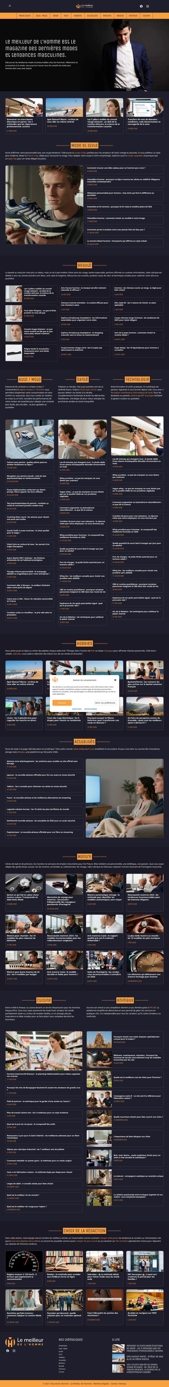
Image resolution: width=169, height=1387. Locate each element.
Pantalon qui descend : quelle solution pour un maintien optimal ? (64, 1315)
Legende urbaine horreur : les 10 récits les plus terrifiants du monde (38, 809)
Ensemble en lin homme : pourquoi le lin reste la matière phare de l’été (119, 206)
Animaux (133, 15)
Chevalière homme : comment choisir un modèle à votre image (116, 218)
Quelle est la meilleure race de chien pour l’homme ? (137, 1077)
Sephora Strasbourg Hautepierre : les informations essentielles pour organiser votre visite (84, 318)
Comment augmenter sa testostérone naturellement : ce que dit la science (77, 508)
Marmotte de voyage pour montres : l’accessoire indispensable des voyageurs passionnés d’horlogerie (61, 901)
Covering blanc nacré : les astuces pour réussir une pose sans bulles (28, 518)
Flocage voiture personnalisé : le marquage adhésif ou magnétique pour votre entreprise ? (28, 572)
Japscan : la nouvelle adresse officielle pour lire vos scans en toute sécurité (41, 775)
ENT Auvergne (147, 395)
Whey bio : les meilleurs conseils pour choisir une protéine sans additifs (82, 577)
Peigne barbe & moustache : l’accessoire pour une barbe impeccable (37, 350)
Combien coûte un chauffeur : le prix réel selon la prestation (29, 613)
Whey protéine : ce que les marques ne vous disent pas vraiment (80, 479)
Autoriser (62, 702)
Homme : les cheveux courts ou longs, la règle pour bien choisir (137, 289)
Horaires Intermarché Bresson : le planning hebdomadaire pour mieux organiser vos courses (43, 1075)
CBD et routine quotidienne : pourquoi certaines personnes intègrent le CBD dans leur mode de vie (82, 590)
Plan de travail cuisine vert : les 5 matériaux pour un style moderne (37, 1112)
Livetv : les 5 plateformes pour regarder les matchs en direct (22, 719)
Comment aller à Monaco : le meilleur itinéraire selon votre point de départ (28, 586)
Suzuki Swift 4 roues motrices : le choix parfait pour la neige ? (28, 531)
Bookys (21, 752)
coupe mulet (80, 152)
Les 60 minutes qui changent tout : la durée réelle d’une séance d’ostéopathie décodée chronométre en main (82, 464)
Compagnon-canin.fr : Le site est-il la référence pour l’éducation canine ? (137, 1097)
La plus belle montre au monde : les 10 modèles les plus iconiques (144, 936)
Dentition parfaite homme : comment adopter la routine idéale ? (24, 1315)
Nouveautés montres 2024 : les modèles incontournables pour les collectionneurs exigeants (64, 938)
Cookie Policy (77, 709)
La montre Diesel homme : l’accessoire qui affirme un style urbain (117, 241)
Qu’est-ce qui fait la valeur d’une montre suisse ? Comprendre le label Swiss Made (23, 897)
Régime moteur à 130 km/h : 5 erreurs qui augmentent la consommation (22, 1276)
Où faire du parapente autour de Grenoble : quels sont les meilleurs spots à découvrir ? (145, 720)
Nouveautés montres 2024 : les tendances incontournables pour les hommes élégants (144, 897)
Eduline (134, 395)
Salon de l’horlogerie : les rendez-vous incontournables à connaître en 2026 (104, 974)
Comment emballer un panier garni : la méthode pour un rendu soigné (39, 1160)
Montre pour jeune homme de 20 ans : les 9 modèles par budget (23, 973)
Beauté (120, 15)
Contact (114, 1383)
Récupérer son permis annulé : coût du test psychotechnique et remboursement (26, 477)
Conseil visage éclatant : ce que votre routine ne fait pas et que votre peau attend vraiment (38, 331)
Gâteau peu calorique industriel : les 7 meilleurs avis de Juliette (35, 1149)
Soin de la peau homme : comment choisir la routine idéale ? (134, 333)
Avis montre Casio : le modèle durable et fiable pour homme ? (62, 973)
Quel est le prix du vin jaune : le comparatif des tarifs (31, 1124)
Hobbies (78, 15)
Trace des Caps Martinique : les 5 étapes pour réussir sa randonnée (64, 719)
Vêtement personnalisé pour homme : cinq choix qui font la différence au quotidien (120, 194)
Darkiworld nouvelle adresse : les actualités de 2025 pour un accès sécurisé (41, 820)
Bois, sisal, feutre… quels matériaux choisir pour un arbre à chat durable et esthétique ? (137, 1156)
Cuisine (146, 15)
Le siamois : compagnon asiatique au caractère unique (138, 1176)
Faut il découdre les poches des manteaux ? (102, 1314)
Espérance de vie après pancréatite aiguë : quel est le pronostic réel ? (81, 604)
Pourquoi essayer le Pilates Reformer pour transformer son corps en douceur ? (103, 720)
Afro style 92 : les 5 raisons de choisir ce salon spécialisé (135, 303)
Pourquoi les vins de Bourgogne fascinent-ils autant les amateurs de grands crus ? (43, 1088)
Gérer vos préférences (105, 702)
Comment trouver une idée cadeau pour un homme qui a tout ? (116, 168)
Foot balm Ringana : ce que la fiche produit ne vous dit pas (40, 311)
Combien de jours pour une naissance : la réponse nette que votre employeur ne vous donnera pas (82, 522)
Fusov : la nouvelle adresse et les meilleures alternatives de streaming (39, 797)
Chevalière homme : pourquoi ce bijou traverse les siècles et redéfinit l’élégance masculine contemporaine (123, 180)
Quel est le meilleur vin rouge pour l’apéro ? (27, 1206)
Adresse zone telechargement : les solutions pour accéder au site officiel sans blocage (42, 762)
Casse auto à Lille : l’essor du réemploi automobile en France (30, 600)
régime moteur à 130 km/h (31, 389)
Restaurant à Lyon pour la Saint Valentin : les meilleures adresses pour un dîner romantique (43, 1136)
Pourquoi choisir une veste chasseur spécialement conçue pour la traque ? (136, 1037)
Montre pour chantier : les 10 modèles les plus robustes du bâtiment (21, 938)
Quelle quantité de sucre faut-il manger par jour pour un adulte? (81, 549)
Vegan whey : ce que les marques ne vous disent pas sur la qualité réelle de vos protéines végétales (82, 493)
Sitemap (122, 1383)
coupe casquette (135, 155)
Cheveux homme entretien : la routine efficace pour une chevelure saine (84, 303)
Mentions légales (90, 709)
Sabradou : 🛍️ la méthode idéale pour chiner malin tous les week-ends (103, 1276)
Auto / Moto (41, 15)
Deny (82, 702)
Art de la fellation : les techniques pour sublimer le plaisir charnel (82, 618)
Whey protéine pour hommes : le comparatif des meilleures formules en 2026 (82, 536)
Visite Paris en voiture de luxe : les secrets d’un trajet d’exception (28, 545)
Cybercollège (79, 749)
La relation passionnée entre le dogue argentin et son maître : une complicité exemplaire (138, 1195)
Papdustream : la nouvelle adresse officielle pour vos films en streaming (40, 832)
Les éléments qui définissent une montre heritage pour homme (144, 975)
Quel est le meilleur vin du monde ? (23, 1195)
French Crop (32, 155)
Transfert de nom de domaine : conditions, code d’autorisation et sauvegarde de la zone (144, 121)
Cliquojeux (109, 650)
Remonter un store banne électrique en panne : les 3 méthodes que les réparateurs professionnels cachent (22, 123)
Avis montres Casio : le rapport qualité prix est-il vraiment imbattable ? (102, 938)
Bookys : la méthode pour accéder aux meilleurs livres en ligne (64, 1275)
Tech (66, 15)
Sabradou (17, 653)
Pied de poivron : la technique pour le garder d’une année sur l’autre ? (38, 1101)
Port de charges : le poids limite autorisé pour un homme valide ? (82, 563)
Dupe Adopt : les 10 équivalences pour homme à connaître (136, 348)
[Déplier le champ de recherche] (9, 6)
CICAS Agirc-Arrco (88, 389)
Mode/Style (24, 15)
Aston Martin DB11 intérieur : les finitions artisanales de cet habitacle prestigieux (26, 559)
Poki (93, 650)
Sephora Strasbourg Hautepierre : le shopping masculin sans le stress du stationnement (82, 333)
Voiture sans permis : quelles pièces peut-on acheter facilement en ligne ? (27, 463)
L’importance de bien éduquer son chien (132, 1136)
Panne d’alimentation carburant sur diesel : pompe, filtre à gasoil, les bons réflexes (26, 490)
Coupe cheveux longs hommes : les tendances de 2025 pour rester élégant (136, 318)
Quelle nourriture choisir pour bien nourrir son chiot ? (138, 1117)
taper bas (12, 158)
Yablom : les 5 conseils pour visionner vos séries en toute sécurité (37, 786)
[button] (115, 680)
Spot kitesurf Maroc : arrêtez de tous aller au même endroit (62, 120)
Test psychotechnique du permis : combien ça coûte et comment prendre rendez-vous (27, 504)
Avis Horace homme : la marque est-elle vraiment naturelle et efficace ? (83, 289)
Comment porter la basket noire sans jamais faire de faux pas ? (116, 229)
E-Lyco (91, 749)
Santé (55, 15)
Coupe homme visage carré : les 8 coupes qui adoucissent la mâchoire (81, 348)
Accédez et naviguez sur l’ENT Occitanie (142, 1314)
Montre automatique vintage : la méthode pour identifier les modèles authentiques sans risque (104, 897)
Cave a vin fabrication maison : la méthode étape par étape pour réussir (39, 1172)
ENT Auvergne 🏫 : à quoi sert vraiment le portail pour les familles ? (142, 1276)
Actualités (92, 15)
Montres (107, 15)
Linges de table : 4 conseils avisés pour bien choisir (30, 1183)
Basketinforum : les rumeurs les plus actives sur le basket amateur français (145, 684)
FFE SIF (152, 1007)
